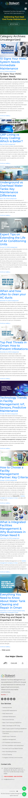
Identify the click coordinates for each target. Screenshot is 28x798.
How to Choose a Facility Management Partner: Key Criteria (14, 472)
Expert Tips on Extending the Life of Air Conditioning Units (13, 239)
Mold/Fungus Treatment (9, 736)
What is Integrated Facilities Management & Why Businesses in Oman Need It (13, 528)
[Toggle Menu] (26, 3)
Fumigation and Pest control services (12, 757)
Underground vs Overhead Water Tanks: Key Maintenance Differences (11, 189)
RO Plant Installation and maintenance (13, 745)
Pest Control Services (8, 719)
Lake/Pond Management (9, 739)
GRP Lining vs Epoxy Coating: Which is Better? (11, 138)
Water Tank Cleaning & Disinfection (11, 722)
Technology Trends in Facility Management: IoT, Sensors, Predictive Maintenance (13, 404)
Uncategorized (12, 71)
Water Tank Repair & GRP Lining (11, 725)
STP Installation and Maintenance (11, 742)
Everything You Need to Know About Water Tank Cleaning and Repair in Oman (12, 601)
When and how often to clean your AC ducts (13, 294)
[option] (5, 663)
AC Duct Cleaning (7, 754)
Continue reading (5, 115)
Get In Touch (14, 24)
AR (1, 3)
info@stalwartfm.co (9, 779)
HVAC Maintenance (7, 713)
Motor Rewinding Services (9, 751)
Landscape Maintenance (9, 716)
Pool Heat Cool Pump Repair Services (12, 748)
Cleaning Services (7, 707)
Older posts (5, 650)
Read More (3, 694)
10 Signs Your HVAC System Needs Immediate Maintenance (13, 63)
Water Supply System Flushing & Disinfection (14, 728)
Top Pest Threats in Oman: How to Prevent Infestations (14, 346)
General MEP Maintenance (9, 710)
